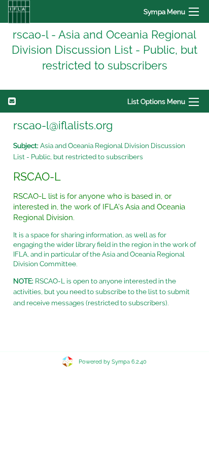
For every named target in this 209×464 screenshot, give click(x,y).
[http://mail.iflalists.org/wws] (19, 11)
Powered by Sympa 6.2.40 (113, 362)
